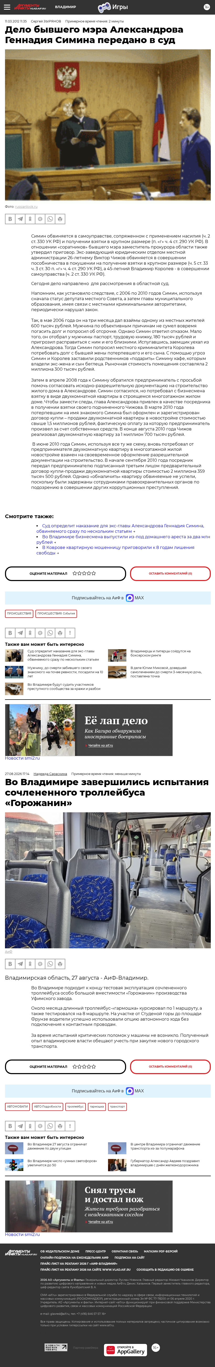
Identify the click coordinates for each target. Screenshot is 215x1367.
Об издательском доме (59, 1251)
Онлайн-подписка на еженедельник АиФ (74, 1257)
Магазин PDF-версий (161, 1251)
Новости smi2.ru (22, 758)
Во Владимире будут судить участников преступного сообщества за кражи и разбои (64, 687)
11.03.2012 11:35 (16, 21)
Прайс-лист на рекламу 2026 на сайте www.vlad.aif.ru (85, 1269)
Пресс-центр (95, 1251)
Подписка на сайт (129, 1257)
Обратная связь (125, 1251)
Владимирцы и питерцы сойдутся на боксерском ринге (161, 653)
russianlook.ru (26, 207)
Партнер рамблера (85, 1347)
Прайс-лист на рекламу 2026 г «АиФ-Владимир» (78, 1263)
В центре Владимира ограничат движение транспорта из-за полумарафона (165, 1146)
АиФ (8, 952)
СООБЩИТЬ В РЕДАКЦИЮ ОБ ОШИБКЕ (165, 1269)
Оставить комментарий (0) (170, 573)
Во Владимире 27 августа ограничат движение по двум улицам (57, 1146)
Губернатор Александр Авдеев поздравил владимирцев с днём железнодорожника (165, 1163)
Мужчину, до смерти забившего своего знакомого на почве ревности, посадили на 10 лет (65, 672)
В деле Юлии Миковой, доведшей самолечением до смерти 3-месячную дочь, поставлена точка (166, 672)
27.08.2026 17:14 (17, 774)
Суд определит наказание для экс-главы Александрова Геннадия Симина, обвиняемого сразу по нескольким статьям (120, 528)
